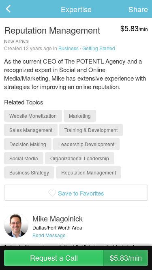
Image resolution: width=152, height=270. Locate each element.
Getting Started (98, 48)
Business (68, 48)
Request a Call (86, 257)
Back (16, 9)
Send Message (49, 235)
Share (138, 9)
